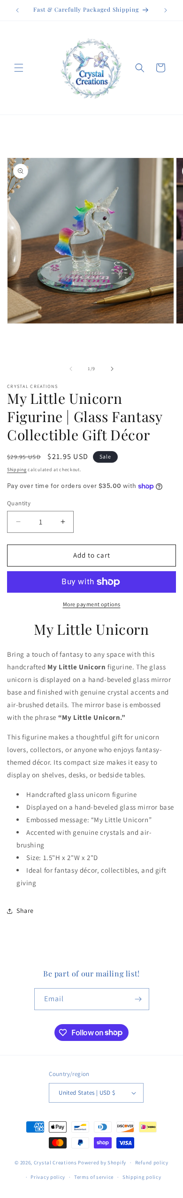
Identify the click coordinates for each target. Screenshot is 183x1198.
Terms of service (94, 1177)
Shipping (17, 469)
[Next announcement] (165, 10)
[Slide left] (71, 369)
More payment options (92, 604)
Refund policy (151, 1162)
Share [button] (25, 910)
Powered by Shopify (102, 1162)
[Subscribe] (138, 999)
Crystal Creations (55, 1162)
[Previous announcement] (17, 10)
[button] (18, 67)
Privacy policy (47, 1177)
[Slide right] (112, 369)
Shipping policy (141, 1177)
